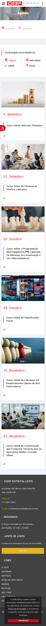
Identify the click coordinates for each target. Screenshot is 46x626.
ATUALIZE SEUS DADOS (12, 580)
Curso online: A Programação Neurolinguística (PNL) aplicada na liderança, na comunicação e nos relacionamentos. (24, 253)
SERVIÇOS (6, 576)
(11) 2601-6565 (8, 502)
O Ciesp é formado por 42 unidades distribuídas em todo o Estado (17, 526)
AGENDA (5, 584)
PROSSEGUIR (23, 620)
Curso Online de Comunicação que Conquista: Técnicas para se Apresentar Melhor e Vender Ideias (24, 451)
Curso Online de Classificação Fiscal (23, 319)
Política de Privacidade (17, 609)
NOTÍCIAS (6, 588)
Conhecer (23, 551)
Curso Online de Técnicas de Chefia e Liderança (22, 188)
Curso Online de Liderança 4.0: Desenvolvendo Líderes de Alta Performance (23, 383)
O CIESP (5, 567)
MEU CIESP (7, 592)
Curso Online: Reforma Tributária (24, 125)
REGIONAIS (7, 572)
